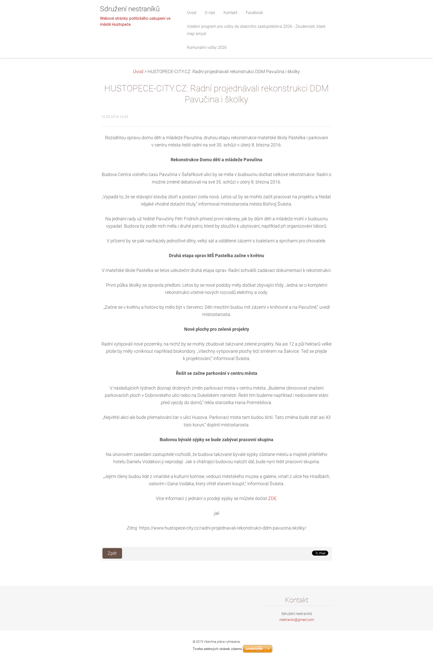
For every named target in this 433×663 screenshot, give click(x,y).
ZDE (272, 498)
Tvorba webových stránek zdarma (217, 649)
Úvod (138, 71)
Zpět (112, 553)
